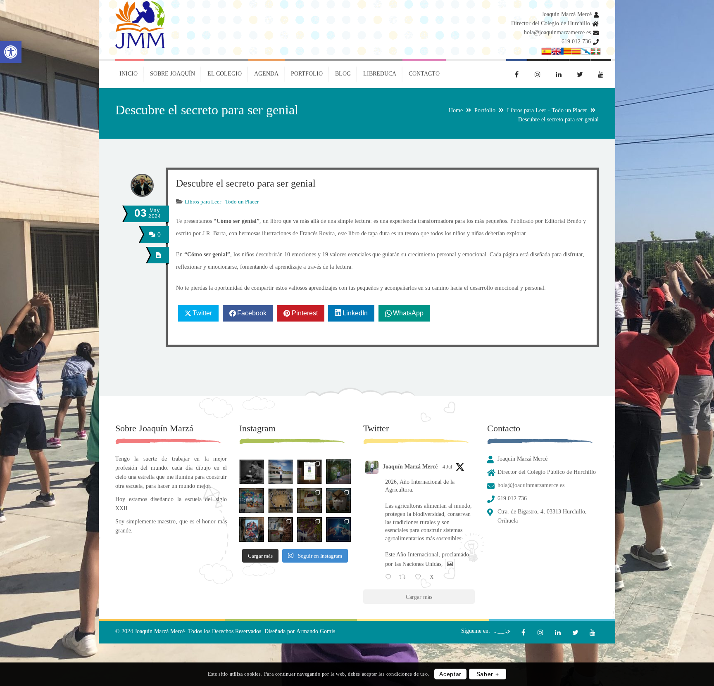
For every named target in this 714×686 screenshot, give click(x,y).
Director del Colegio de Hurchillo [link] (550, 23)
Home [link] (456, 110)
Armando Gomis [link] (315, 631)
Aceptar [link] (450, 674)
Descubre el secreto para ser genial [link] (246, 183)
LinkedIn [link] (355, 313)
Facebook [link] (252, 313)
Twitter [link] (202, 313)
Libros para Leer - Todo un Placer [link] (547, 110)
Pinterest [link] (305, 313)
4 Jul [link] (447, 467)
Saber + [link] (487, 674)
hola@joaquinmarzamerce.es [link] (557, 32)
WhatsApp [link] (408, 313)
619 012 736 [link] (576, 41)
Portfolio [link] (484, 110)
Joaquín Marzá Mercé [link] (567, 14)
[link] (10, 52)
